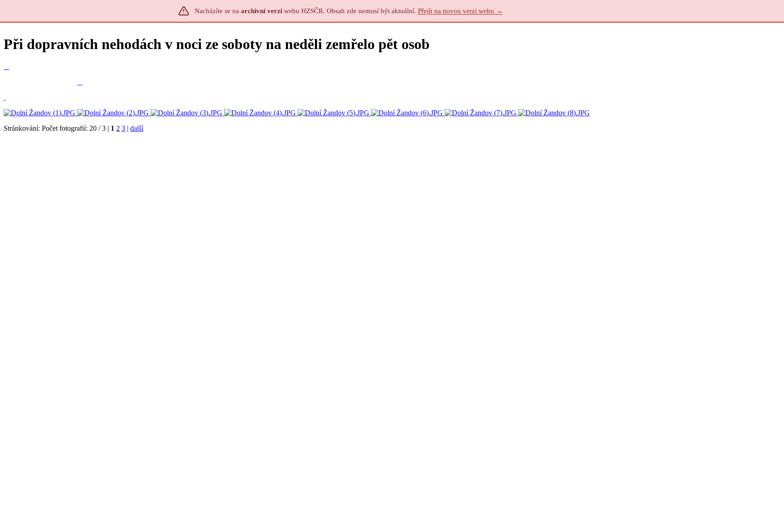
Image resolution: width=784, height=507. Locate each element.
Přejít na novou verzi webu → (460, 11)
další (136, 128)
